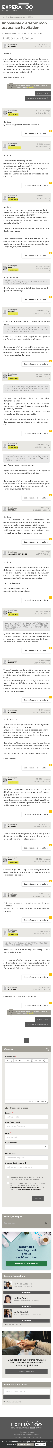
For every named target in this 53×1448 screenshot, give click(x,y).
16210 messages (44, 508)
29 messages (45, 44)
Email (7, 1133)
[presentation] (7, 1060)
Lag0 (10, 112)
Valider (38, 1198)
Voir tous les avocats (12, 1324)
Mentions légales (26, 1432)
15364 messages (44, 111)
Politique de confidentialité (26, 1435)
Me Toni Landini (21, 1312)
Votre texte (10, 1057)
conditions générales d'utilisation (25, 1187)
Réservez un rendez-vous (26, 1263)
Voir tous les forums (12, 1402)
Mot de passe (10, 1154)
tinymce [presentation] (43, 1101)
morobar (12, 510)
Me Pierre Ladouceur (23, 1284)
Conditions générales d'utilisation (26, 1437)
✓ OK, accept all (25, 1444)
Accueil (4, 17)
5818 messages (44, 196)
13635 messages (44, 144)
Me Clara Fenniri (21, 1298)
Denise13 (40, 33)
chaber (11, 197)
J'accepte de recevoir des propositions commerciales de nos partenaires (26, 1178)
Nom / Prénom (11, 1122)
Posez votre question (37, 98)
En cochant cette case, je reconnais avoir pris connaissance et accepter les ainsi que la (27, 1186)
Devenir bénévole (26, 1371)
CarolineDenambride (17, 554)
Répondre (41, 93)
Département (11, 1143)
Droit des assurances (17, 17)
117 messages (45, 552)
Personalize (40, 1444)
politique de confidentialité (28, 1189)
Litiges (30, 17)
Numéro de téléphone (14, 1163)
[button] (7, 1060)
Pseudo (8, 1113)
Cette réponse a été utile (37, 133)
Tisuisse (11, 145)
